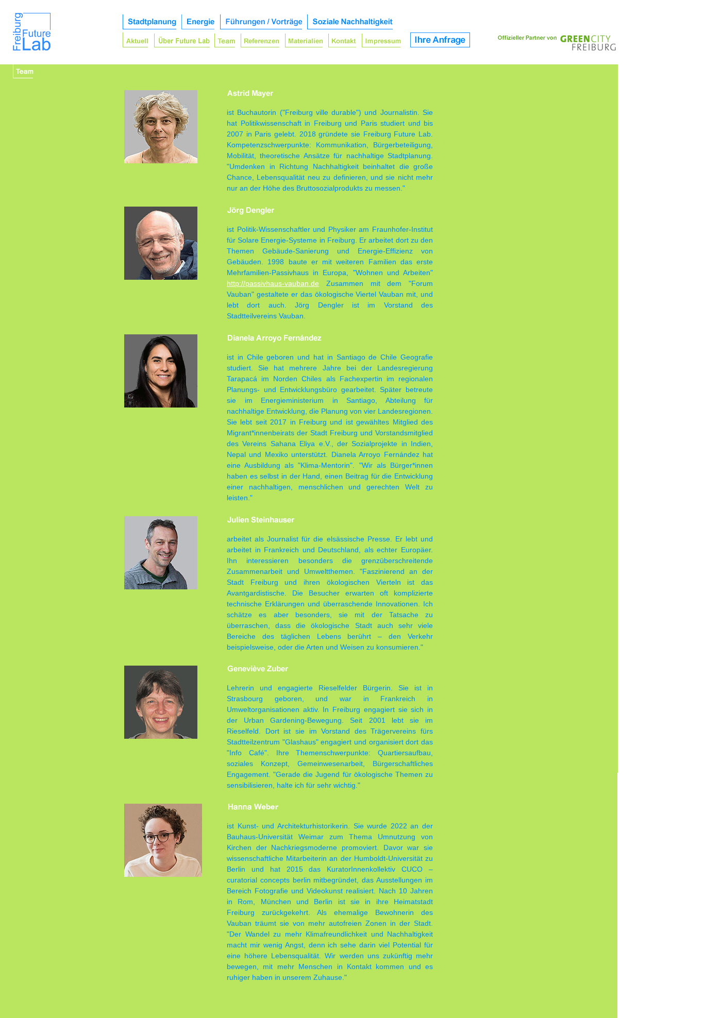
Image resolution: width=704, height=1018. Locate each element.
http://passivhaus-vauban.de (273, 283)
